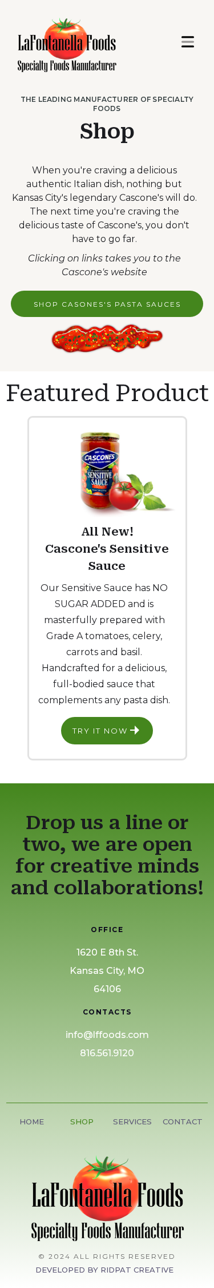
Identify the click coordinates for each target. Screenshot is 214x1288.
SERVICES (132, 1121)
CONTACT (183, 1121)
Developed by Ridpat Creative (104, 1269)
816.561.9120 (107, 1053)
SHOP (82, 1121)
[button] (187, 41)
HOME (31, 1121)
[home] (87, 41)
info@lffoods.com (107, 1034)
